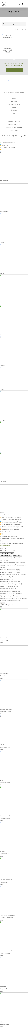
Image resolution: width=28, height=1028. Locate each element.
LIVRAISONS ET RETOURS (14, 121)
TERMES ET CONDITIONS (14, 124)
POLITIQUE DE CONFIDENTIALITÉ (14, 127)
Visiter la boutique (17, 555)
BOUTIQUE (14, 101)
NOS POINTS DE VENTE (14, 104)
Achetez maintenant (15, 69)
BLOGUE (14, 107)
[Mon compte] (19, 4)
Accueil (3, 30)
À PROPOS (14, 110)
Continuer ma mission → (6, 555)
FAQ (14, 113)
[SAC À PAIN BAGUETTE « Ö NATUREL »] (7, 40)
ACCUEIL (14, 98)
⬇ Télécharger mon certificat (7, 553)
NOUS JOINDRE (14, 130)
